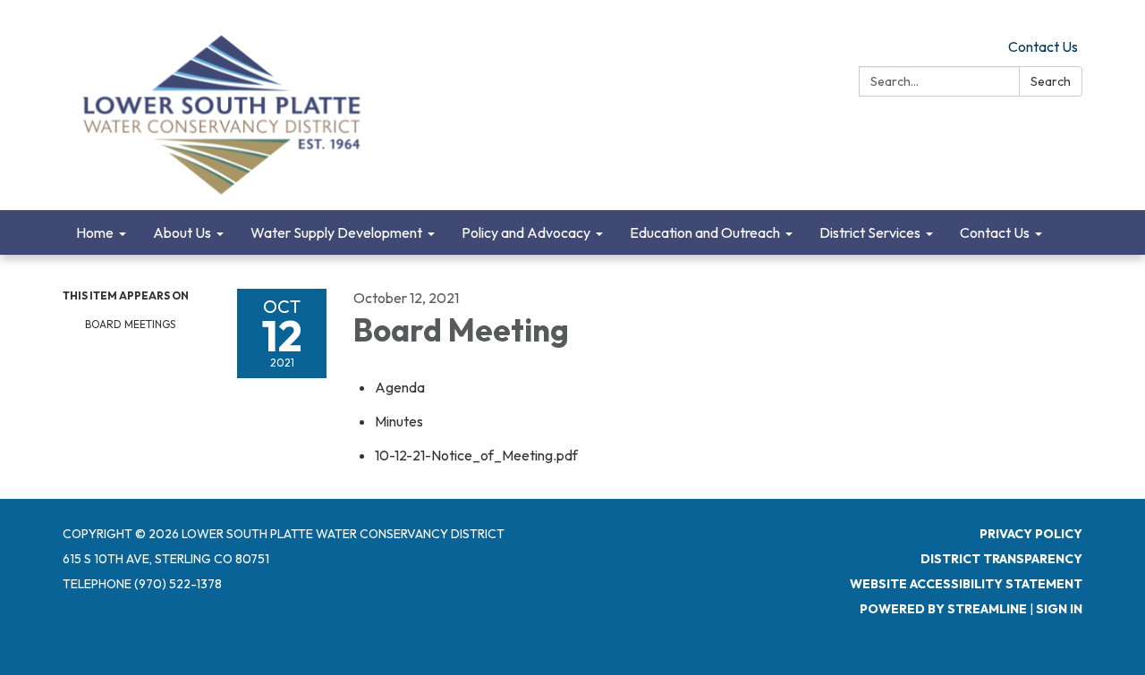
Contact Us (1043, 46)
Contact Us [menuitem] (995, 232)
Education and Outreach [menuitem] (705, 232)
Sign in (1059, 609)
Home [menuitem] (95, 232)
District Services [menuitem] (869, 232)
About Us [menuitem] (182, 232)
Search (1050, 81)
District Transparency (1001, 559)
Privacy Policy (1031, 534)
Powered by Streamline (943, 609)
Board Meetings (130, 324)
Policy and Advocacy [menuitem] (526, 232)
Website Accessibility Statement (966, 584)
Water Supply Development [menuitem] (336, 232)
